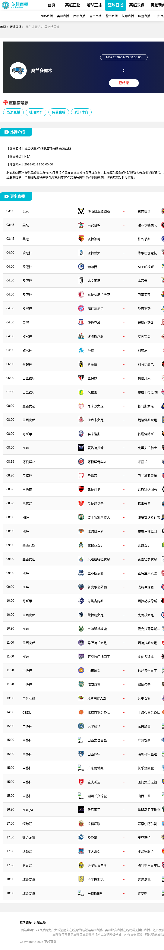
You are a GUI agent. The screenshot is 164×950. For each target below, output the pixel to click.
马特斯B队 (95, 893)
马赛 (91, 350)
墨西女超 (28, 406)
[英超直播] (15, 9)
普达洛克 (144, 879)
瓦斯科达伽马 (147, 489)
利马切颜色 (146, 364)
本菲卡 (142, 281)
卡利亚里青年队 (149, 865)
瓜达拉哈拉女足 (99, 559)
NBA (27, 156)
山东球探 (94, 670)
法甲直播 (128, 16)
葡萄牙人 (144, 378)
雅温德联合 (146, 851)
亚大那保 (94, 851)
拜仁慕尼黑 (96, 308)
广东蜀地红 (96, 768)
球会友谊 (28, 838)
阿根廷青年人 (97, 462)
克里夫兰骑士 (147, 448)
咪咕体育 (36, 112)
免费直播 (59, 112)
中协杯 (27, 670)
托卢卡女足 (96, 420)
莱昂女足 (144, 545)
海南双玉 (94, 684)
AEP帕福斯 (146, 267)
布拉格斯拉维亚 (99, 295)
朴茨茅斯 (144, 239)
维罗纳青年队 (97, 865)
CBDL (26, 712)
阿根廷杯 (28, 462)
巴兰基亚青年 (147, 476)
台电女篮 (144, 698)
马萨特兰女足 (97, 643)
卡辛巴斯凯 (96, 879)
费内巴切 (144, 211)
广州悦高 (144, 740)
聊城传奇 (144, 684)
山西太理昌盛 (97, 740)
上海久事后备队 (149, 712)
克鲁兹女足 (146, 615)
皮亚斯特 (144, 838)
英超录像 (137, 5)
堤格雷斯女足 (147, 420)
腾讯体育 (81, 112)
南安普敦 (94, 225)
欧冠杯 (27, 253)
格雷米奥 (144, 503)
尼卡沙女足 (96, 406)
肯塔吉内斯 (96, 601)
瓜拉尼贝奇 (96, 503)
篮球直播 (115, 5)
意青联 (27, 865)
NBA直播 (47, 16)
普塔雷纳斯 (146, 434)
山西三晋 (144, 796)
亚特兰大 (94, 253)
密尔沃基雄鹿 (97, 629)
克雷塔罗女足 (147, 559)
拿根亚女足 (96, 545)
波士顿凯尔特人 (99, 517)
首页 (51, 5)
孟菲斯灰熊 (96, 573)
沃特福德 (94, 239)
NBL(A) (27, 810)
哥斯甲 (27, 434)
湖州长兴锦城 (97, 796)
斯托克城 (94, 322)
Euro (25, 211)
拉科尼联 (94, 824)
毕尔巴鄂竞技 (147, 253)
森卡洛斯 (94, 434)
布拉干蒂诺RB (148, 392)
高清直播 (13, 112)
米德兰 (142, 462)
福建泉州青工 (147, 670)
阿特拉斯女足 (147, 643)
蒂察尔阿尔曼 (147, 824)
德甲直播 (112, 16)
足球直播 (94, 5)
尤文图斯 (94, 281)
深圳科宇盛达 (147, 754)
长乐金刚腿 (146, 768)
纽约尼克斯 (96, 531)
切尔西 (92, 267)
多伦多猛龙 (146, 657)
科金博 (92, 364)
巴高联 (27, 503)
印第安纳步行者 (149, 517)
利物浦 (142, 350)
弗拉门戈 (94, 489)
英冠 (25, 225)
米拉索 (92, 392)
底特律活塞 (146, 587)
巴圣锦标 (28, 378)
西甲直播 (79, 16)
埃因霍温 (144, 336)
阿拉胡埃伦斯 (147, 601)
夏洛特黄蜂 (96, 448)
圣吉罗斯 (144, 308)
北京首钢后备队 (99, 712)
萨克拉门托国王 (99, 657)
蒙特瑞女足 (96, 615)
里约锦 (27, 489)
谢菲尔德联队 (147, 225)
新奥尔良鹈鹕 (97, 587)
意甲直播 (95, 16)
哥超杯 (27, 476)
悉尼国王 (94, 810)
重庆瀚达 (94, 782)
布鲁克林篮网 (147, 531)
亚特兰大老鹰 (147, 573)
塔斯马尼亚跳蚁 (149, 810)
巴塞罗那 (144, 295)
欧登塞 (92, 838)
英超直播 (73, 5)
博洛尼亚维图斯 (99, 211)
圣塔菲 (92, 476)
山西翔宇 (94, 754)
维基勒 (142, 893)
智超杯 (27, 364)
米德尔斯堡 (146, 322)
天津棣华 (94, 726)
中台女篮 (28, 698)
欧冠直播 (144, 16)
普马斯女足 (146, 406)
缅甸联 (27, 824)
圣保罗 (92, 378)
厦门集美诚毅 (147, 782)
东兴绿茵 (144, 726)
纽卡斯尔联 (96, 336)
